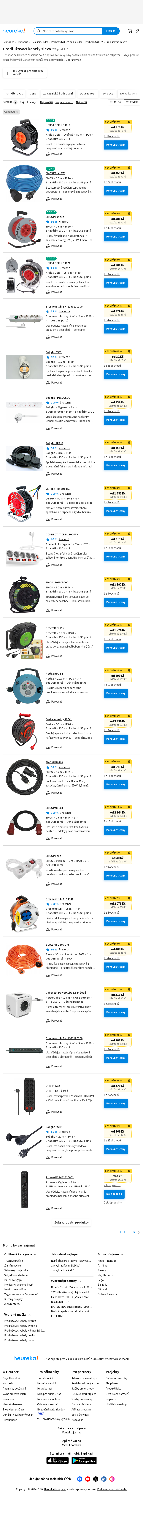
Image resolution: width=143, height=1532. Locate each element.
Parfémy (102, 1266)
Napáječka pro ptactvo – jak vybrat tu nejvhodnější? (71, 1261)
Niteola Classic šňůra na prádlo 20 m (71, 1287)
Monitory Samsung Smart (18, 1285)
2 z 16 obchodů (112, 822)
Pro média (8, 1399)
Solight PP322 (54, 443)
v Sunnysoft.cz (112, 1185)
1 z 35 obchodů (112, 228)
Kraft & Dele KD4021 (58, 263)
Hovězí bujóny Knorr (16, 1290)
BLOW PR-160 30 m (57, 945)
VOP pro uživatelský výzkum (53, 1419)
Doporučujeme (108, 1254)
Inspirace (111, 1399)
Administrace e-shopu (84, 1378)
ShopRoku (112, 1383)
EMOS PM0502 (54, 762)
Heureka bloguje (12, 1404)
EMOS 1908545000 (57, 583)
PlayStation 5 (105, 1275)
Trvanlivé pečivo (13, 1261)
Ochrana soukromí (47, 1404)
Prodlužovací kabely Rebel (19, 1340)
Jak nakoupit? (45, 1378)
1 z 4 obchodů (112, 320)
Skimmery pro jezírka (16, 1270)
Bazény (102, 1270)
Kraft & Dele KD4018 (58, 125)
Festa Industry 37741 (59, 719)
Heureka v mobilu (47, 1383)
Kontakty (8, 1383)
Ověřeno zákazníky (117, 1378)
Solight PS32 (54, 1127)
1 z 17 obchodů (112, 639)
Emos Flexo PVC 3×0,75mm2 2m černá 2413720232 (71, 1297)
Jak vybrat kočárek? (62, 1270)
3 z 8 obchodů (112, 136)
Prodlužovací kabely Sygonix (20, 1326)
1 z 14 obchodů (112, 548)
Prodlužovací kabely (116, 42)
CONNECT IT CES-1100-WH (62, 535)
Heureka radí (44, 1389)
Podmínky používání (14, 1389)
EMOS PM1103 (54, 808)
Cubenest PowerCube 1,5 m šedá (66, 993)
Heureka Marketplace (84, 1394)
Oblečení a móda (107, 1294)
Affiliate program (81, 1410)
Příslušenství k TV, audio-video (66, 42)
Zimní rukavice (12, 1266)
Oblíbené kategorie (18, 1254)
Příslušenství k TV (94, 42)
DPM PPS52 (53, 1086)
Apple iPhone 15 (107, 1261)
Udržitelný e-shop (116, 1404)
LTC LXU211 (58, 1316)
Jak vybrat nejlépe (64, 1254)
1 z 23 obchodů (112, 366)
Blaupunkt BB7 (60, 1302)
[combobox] (68, 31)
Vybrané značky (15, 1314)
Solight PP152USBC (58, 398)
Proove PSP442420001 (60, 1177)
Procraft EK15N (55, 628)
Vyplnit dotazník (71, 1445)
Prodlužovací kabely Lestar (19, 1335)
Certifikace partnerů (117, 1394)
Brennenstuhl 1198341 (59, 899)
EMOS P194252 (55, 217)
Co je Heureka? (11, 1378)
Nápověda (77, 1420)
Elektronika (22, 42)
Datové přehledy (81, 1404)
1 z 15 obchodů (112, 457)
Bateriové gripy (13, 1280)
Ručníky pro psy (13, 1299)
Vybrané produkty (64, 1281)
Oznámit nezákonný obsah (18, 1415)
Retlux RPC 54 (54, 674)
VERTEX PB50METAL (58, 489)
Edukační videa (80, 1415)
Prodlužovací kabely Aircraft (20, 1321)
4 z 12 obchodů (112, 685)
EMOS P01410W (55, 173)
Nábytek (103, 1290)
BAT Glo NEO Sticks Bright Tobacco (71, 1307)
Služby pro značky (82, 1399)
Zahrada (102, 1285)
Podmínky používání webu (112, 1489)
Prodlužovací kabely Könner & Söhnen (24, 1331)
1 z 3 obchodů (112, 1004)
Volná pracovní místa (14, 1394)
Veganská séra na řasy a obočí (21, 1294)
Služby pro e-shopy (83, 1389)
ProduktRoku (113, 1389)
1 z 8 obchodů (112, 411)
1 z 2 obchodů (112, 502)
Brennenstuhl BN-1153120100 (64, 307)
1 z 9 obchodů (112, 274)
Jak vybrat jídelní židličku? (65, 1266)
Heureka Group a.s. (55, 1489)
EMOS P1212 (53, 856)
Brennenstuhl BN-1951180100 (64, 1038)
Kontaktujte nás (71, 1433)
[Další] (138, 1233)
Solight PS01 (54, 352)
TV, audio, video (39, 42)
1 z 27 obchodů (112, 182)
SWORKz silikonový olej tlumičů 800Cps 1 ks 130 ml (71, 1292)
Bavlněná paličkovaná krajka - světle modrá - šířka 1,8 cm (71, 1311)
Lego (101, 1280)
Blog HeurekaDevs (14, 1410)
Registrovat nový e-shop (86, 1383)
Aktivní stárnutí (13, 1304)
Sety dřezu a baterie (16, 1275)
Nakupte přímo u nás (49, 1394)
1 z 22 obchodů (112, 1141)
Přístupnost (10, 1420)
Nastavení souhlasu (48, 1399)
